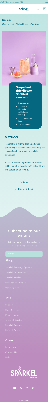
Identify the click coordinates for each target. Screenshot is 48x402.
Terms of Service (13, 320)
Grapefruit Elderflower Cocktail (21, 24)
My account (11, 347)
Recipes (6, 20)
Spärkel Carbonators (16, 273)
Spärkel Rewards (13, 325)
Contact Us (11, 352)
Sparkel (26, 400)
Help (7, 358)
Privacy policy (12, 315)
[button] (3, 9)
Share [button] (25, 182)
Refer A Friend (12, 330)
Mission (9, 305)
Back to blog (25, 189)
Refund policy (12, 288)
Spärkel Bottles (13, 278)
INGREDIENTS (21, 97)
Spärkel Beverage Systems (18, 267)
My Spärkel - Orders (15, 283)
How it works (12, 310)
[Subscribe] (39, 254)
